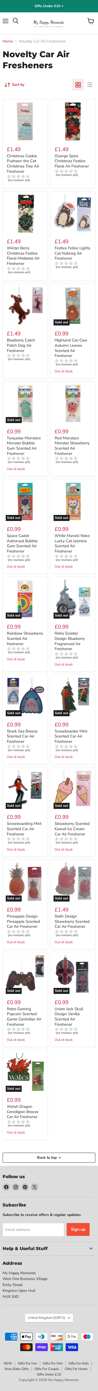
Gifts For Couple (46, 1369)
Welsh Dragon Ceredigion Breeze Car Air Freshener (22, 1111)
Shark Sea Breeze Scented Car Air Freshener (22, 736)
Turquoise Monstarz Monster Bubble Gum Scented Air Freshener (24, 445)
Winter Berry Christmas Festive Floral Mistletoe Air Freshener (23, 255)
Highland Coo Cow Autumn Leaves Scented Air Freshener (71, 348)
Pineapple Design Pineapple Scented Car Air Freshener (23, 921)
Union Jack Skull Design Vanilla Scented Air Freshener (69, 1016)
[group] (25, 178)
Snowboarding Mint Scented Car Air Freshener (24, 828)
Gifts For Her (27, 1363)
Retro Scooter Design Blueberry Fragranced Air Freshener (70, 641)
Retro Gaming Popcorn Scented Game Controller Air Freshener (24, 1016)
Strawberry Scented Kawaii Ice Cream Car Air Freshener (72, 828)
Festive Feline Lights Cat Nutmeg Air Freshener (72, 253)
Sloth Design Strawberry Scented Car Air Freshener (72, 921)
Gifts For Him (53, 1363)
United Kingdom (46, 1317)
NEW (8, 1363)
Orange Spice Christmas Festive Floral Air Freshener (72, 161)
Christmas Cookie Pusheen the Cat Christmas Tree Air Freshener (23, 163)
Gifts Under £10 (49, 1374)
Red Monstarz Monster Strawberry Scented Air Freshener (72, 445)
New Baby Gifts (17, 1369)
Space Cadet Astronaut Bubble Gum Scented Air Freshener (22, 543)
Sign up (78, 1229)
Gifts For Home (76, 1369)
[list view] (89, 85)
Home (8, 41)
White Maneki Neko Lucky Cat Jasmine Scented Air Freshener (72, 543)
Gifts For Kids (78, 1363)
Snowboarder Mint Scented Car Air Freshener (71, 736)
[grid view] (78, 85)
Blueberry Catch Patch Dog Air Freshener (21, 345)
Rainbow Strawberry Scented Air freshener (25, 638)
